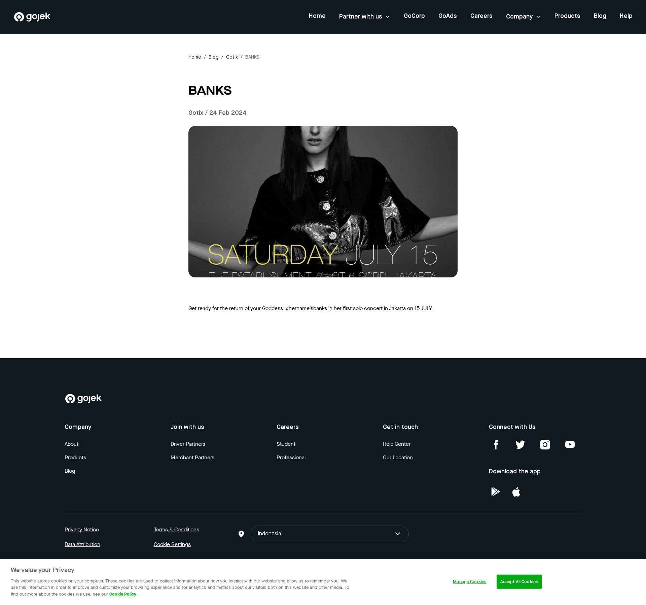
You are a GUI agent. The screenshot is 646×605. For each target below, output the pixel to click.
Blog (600, 16)
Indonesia (269, 534)
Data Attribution (82, 544)
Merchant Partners (192, 457)
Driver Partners (188, 443)
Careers (481, 16)
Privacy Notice (82, 529)
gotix (232, 57)
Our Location (398, 457)
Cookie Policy (122, 594)
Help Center (396, 443)
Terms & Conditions (176, 529)
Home (317, 16)
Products (567, 16)
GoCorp (414, 16)
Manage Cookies (470, 581)
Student (286, 443)
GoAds (447, 16)
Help (626, 16)
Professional (291, 457)
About (71, 443)
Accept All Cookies (519, 581)
